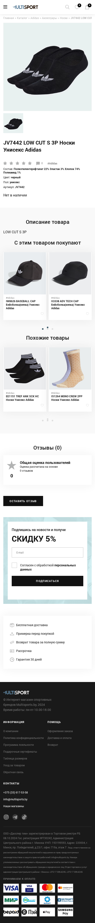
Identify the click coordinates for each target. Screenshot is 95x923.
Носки (64, 17)
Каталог (22, 17)
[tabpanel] (25, 286)
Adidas (34, 17)
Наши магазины (13, 806)
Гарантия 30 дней (29, 659)
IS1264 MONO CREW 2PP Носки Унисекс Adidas (66, 397)
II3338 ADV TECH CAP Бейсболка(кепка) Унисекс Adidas (68, 304)
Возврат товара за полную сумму (40, 642)
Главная (8, 17)
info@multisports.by (15, 799)
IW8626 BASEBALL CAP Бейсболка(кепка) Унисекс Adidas (23, 304)
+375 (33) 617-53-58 (15, 792)
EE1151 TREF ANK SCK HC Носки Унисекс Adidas (22, 397)
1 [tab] (48, 330)
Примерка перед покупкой (35, 633)
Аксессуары (49, 17)
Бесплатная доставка (32, 625)
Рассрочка (24, 651)
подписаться (47, 581)
